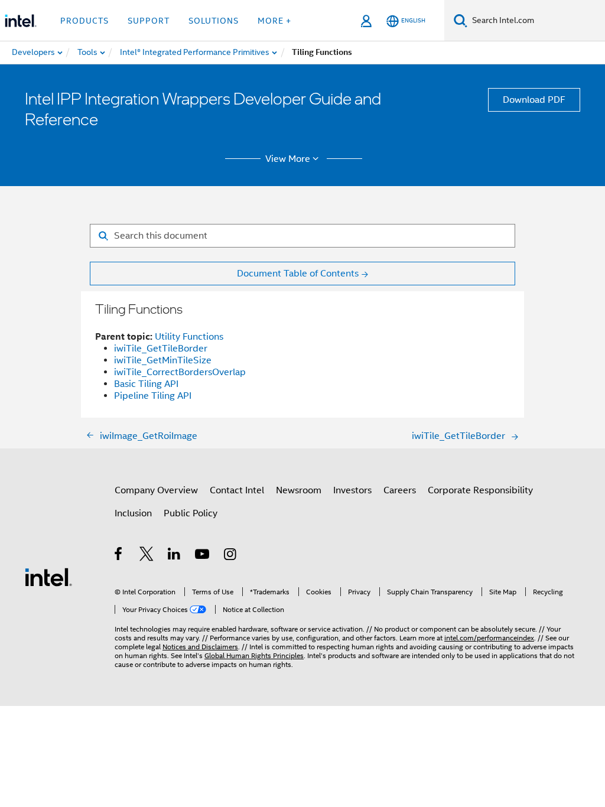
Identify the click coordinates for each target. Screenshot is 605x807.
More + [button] (274, 20)
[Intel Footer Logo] (48, 577)
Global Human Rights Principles (254, 655)
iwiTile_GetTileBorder (160, 348)
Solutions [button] (213, 20)
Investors (352, 490)
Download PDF (534, 100)
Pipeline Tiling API (152, 396)
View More (287, 159)
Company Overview (156, 490)
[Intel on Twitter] (147, 556)
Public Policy (190, 513)
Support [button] (149, 20)
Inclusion (133, 513)
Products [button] (84, 20)
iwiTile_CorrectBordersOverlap (180, 372)
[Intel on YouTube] (203, 556)
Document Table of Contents (298, 273)
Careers (399, 490)
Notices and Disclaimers (200, 646)
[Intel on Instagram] (231, 556)
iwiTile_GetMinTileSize (163, 360)
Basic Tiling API (146, 384)
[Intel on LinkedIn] (174, 556)
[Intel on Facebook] (119, 556)
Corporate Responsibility (480, 490)
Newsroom (298, 490)
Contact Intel (237, 490)
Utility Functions (189, 337)
